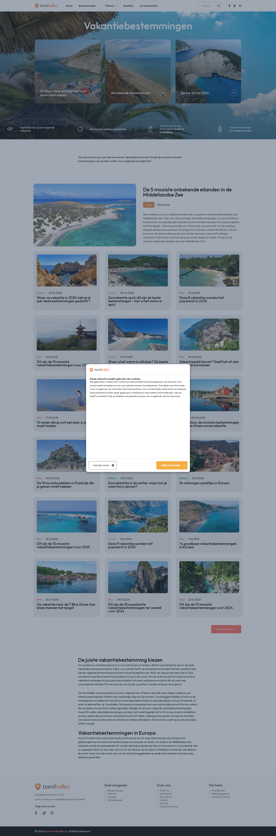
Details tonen (101, 465)
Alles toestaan (170, 465)
